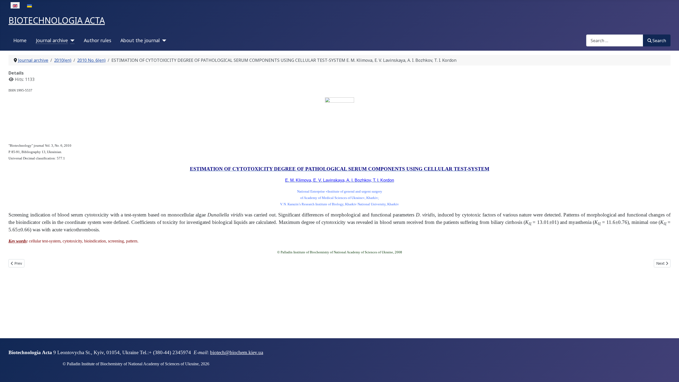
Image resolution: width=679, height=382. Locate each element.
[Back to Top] (670, 372)
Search (659, 41)
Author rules (97, 40)
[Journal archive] (71, 40)
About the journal (140, 40)
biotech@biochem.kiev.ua (236, 352)
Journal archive (52, 40)
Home (20, 40)
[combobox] (614, 40)
